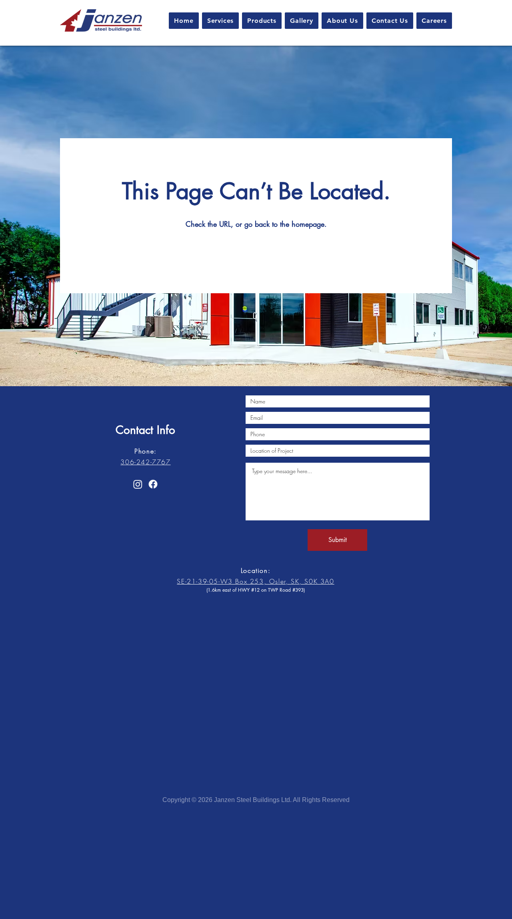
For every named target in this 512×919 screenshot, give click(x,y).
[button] (220, 20)
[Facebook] (153, 484)
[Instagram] (138, 484)
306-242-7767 (145, 461)
